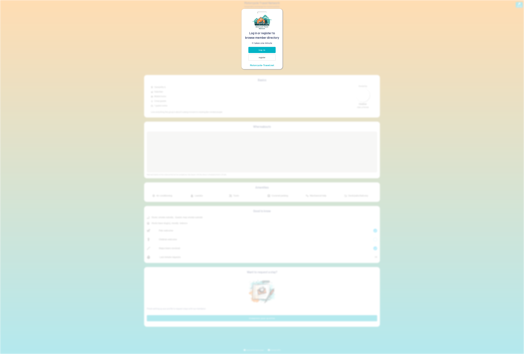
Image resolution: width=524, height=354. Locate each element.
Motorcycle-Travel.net (262, 65)
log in (262, 50)
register (262, 57)
